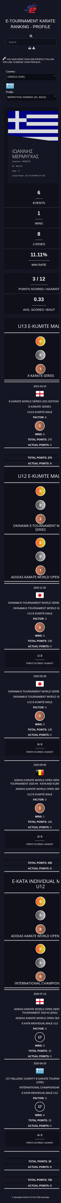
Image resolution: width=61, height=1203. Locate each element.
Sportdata (45, 1197)
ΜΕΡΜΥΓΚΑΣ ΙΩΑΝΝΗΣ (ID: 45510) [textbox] (26, 97)
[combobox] (31, 77)
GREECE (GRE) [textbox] (16, 76)
